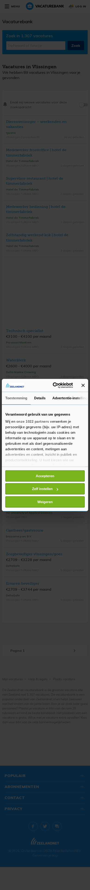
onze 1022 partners (32, 421)
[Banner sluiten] (83, 385)
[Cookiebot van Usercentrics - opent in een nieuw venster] (54, 385)
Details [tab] (39, 398)
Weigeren (45, 502)
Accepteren (45, 476)
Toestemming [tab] (16, 398)
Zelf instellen (42, 489)
